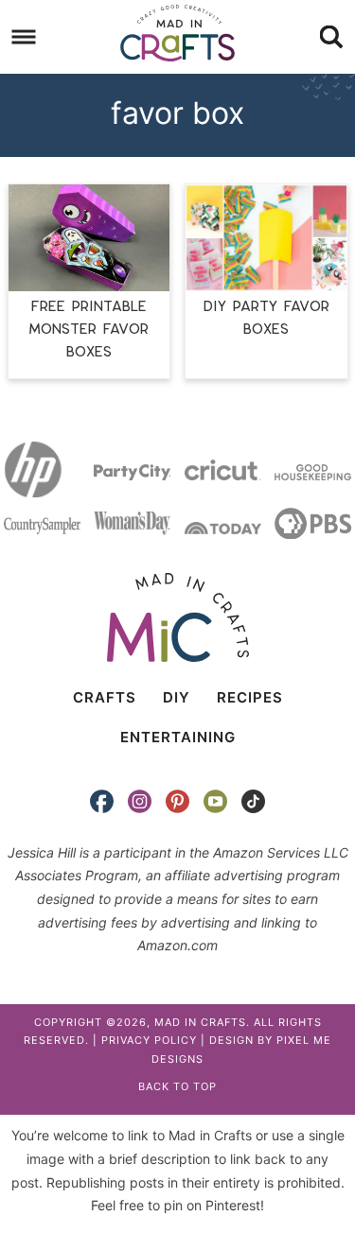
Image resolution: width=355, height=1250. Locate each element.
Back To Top (177, 1086)
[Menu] (24, 37)
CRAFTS (104, 697)
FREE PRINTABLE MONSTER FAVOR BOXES (88, 329)
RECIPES (250, 697)
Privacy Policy (149, 1040)
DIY (176, 697)
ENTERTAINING (178, 737)
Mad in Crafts (178, 33)
